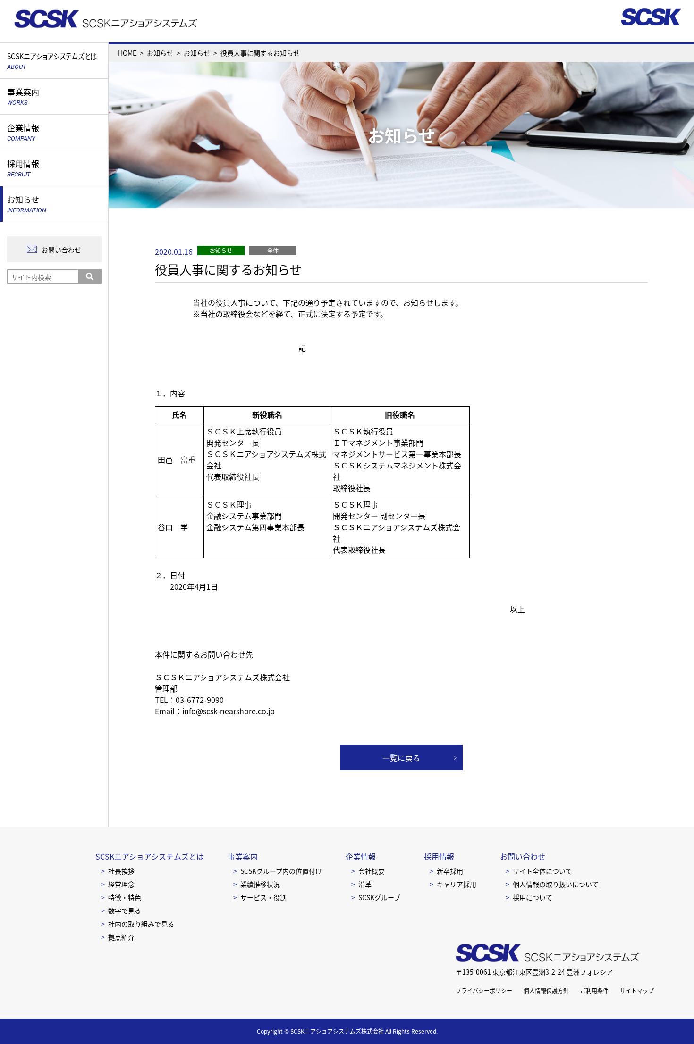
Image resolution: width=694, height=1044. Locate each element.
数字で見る (124, 910)
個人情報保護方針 (546, 990)
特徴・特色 (124, 897)
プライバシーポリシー (484, 990)
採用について (532, 897)
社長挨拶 (121, 871)
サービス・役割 (263, 897)
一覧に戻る (401, 757)
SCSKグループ (379, 897)
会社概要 (371, 871)
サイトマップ (637, 990)
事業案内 (243, 856)
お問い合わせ (61, 249)
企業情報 (361, 856)
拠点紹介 (121, 937)
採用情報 (439, 856)
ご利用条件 (594, 990)
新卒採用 (450, 871)
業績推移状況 (260, 884)
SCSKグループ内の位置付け (281, 871)
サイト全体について (542, 871)
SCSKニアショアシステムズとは (149, 856)
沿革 (365, 884)
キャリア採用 (456, 884)
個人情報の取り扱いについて (556, 884)
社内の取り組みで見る (141, 923)
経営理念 (121, 884)
